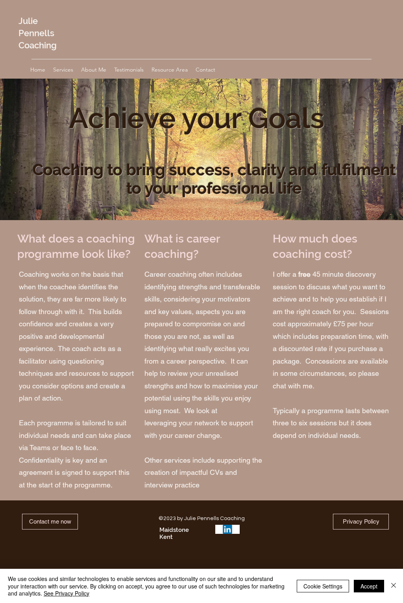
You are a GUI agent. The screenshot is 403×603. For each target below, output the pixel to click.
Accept (368, 586)
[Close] (393, 586)
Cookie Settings (322, 586)
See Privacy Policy (66, 593)
